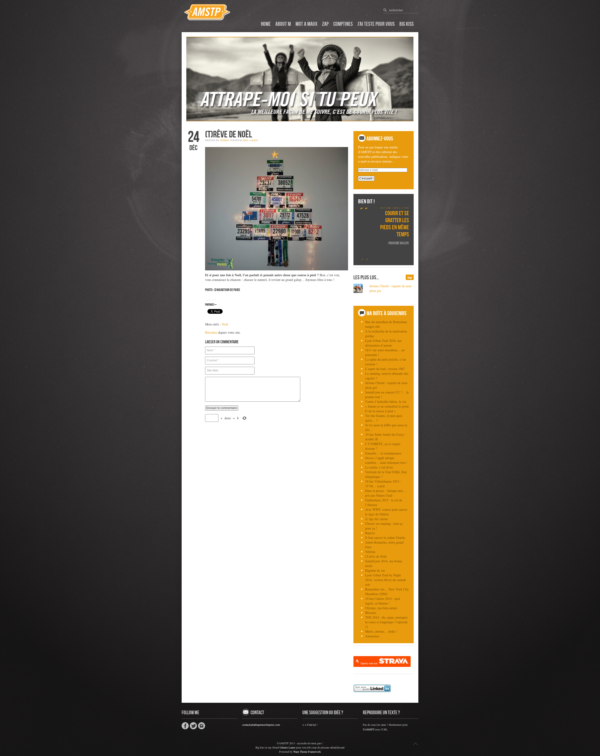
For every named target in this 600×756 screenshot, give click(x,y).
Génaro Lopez (287, 747)
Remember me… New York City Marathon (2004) (387, 591)
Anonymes (372, 636)
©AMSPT (369, 729)
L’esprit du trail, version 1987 (385, 369)
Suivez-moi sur (369, 663)
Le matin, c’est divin (379, 467)
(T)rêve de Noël (375, 556)
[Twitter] (193, 725)
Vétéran (370, 551)
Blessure (370, 612)
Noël (225, 324)
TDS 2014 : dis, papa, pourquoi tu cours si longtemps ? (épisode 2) (386, 622)
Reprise (370, 533)
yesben (224, 140)
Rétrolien (211, 332)
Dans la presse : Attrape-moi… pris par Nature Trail (385, 493)
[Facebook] (185, 725)
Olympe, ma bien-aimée (381, 608)
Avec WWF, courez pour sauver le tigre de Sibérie (386, 511)
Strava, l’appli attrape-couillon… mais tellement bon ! (386, 460)
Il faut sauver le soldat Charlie (385, 537)
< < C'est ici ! (309, 724)
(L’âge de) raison (376, 519)
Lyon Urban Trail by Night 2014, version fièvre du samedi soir (385, 580)
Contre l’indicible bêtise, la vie (385, 401)
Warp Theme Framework (307, 751)
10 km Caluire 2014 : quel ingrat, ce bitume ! (382, 600)
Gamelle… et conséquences (383, 453)
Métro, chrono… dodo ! (381, 631)
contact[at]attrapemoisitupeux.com (261, 724)
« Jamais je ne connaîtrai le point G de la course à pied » (387, 408)
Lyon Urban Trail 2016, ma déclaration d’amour (383, 343)
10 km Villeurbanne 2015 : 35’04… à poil (383, 483)
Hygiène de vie (375, 570)
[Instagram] (201, 726)
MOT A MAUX (250, 140)
